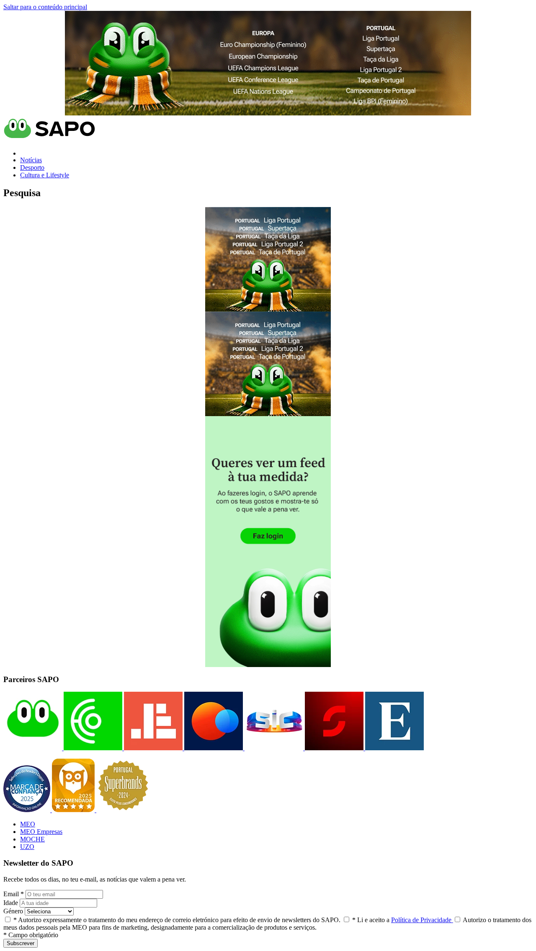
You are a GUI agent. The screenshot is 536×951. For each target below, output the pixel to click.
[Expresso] (393, 748)
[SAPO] (32, 748)
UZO (27, 846)
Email (13, 893)
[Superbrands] (123, 809)
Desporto (32, 167)
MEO (27, 824)
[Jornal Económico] (152, 748)
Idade (10, 902)
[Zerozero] (213, 748)
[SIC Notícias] (333, 748)
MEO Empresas (41, 831)
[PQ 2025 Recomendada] (74, 809)
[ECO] (92, 748)
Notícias (31, 160)
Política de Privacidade (422, 919)
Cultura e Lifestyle (44, 175)
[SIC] (273, 748)
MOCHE (32, 839)
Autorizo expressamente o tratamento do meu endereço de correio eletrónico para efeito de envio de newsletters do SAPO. (176, 919)
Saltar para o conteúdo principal (45, 6)
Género (13, 911)
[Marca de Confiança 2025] (27, 809)
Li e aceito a (402, 919)
